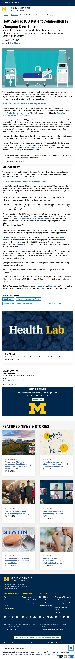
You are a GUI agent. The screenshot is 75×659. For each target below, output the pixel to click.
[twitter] (13, 617)
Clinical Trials (43, 597)
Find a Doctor (26, 597)
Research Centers (44, 603)
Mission (6, 600)
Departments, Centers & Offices (62, 604)
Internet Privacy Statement (47, 654)
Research (43, 593)
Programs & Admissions (63, 597)
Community (8, 603)
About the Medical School (61, 609)
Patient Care (27, 593)
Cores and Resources (45, 606)
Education (59, 593)
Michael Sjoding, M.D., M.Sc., (35, 147)
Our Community (60, 600)
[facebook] (5, 617)
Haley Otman (14, 43)
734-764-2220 (12, 384)
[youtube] (17, 617)
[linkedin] (48, 617)
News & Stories (9, 608)
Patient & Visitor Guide (29, 600)
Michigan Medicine (12, 593)
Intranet (57, 612)
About (6, 597)
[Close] (71, 648)
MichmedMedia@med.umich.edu (13, 381)
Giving (6, 606)
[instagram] (9, 617)
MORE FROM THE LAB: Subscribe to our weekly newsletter (24, 104)
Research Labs (43, 600)
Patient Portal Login (28, 603)
